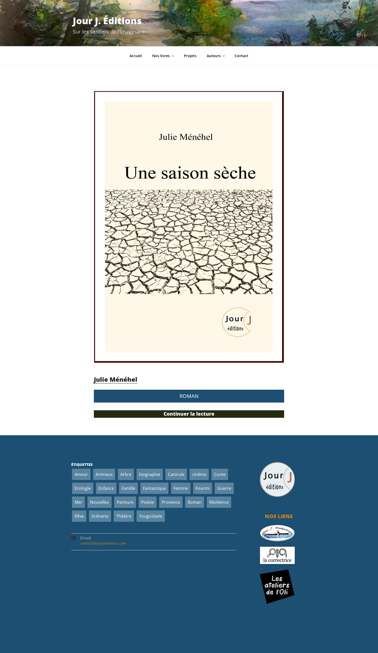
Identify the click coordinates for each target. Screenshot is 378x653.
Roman (195, 502)
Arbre (125, 474)
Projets (190, 55)
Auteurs (214, 55)
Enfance (106, 488)
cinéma (199, 474)
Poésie (147, 502)
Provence (171, 502)
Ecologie (83, 488)
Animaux (104, 474)
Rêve (79, 516)
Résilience (219, 502)
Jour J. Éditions (107, 20)
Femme (181, 488)
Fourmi (203, 488)
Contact (241, 55)
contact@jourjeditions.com (103, 543)
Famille (128, 488)
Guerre (224, 488)
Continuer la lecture (199, 414)
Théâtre (123, 516)
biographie (149, 474)
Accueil (136, 55)
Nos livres (161, 55)
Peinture (125, 502)
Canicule (176, 474)
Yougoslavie (150, 516)
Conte (220, 474)
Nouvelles (99, 502)
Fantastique (154, 488)
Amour (81, 474)
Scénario (100, 516)
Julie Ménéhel (115, 379)
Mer (78, 502)
